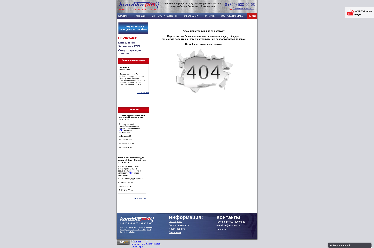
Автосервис (175, 221)
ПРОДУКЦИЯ (127, 37)
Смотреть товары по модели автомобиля (133, 28)
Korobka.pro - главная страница (203, 44)
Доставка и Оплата (232, 16)
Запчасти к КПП (129, 46)
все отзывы (143, 92)
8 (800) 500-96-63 (240, 4)
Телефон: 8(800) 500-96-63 (231, 222)
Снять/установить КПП (165, 16)
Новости (221, 229)
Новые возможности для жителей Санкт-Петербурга (132, 158)
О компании (191, 16)
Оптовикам (175, 232)
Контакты (209, 16)
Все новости (140, 198)
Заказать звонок (243, 8)
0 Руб (357, 14)
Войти (252, 16)
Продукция (140, 16)
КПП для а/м (126, 42)
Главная (123, 16)
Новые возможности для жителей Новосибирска (132, 116)
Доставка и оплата (179, 225)
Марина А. (125, 67)
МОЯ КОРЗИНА (363, 11)
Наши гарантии (177, 229)
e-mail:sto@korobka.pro (229, 225)
